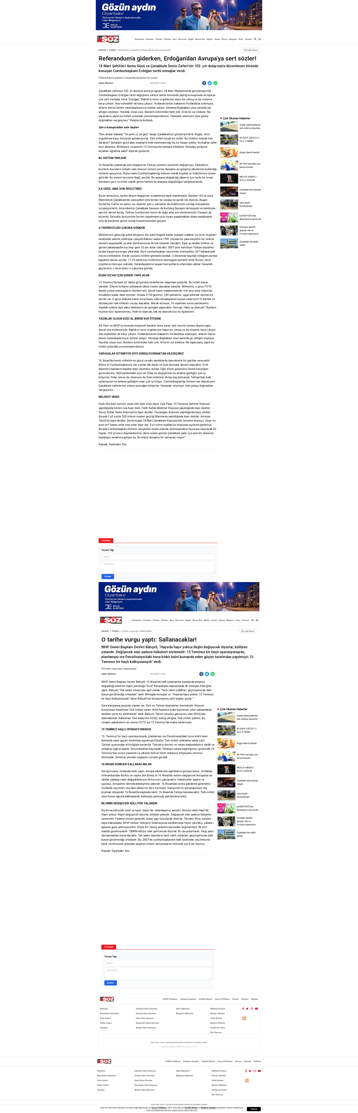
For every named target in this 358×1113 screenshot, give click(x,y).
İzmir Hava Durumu (145, 1018)
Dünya (225, 39)
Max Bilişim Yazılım (189, 1047)
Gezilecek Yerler (217, 1028)
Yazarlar (248, 39)
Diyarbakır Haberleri (109, 1013)
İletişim (244, 999)
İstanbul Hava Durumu (146, 1009)
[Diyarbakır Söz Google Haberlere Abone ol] (250, 50)
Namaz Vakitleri (217, 1013)
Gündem (150, 39)
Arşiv (240, 39)
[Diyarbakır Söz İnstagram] (252, 1008)
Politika (167, 39)
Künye (235, 999)
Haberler (102, 50)
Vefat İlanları (216, 1018)
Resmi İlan (200, 39)
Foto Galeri (105, 1018)
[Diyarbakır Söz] (108, 39)
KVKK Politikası (170, 999)
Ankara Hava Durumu (146, 1013)
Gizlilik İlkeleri (205, 999)
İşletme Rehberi (217, 1023)
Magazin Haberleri (184, 1013)
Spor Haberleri (183, 1009)
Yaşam (217, 39)
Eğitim (210, 39)
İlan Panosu (216, 1032)
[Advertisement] (158, 471)
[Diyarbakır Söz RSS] (244, 1018)
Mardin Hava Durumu (146, 1028)
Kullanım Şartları (188, 999)
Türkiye (158, 39)
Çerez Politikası (222, 999)
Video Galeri (106, 1023)
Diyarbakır (139, 39)
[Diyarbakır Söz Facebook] (243, 1008)
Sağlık (191, 39)
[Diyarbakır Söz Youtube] (256, 1008)
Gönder (107, 576)
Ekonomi (182, 39)
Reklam (254, 999)
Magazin (233, 39)
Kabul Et (254, 1109)
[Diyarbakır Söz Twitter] (247, 1008)
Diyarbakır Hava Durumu (147, 1023)
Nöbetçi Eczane (217, 1009)
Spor (174, 39)
